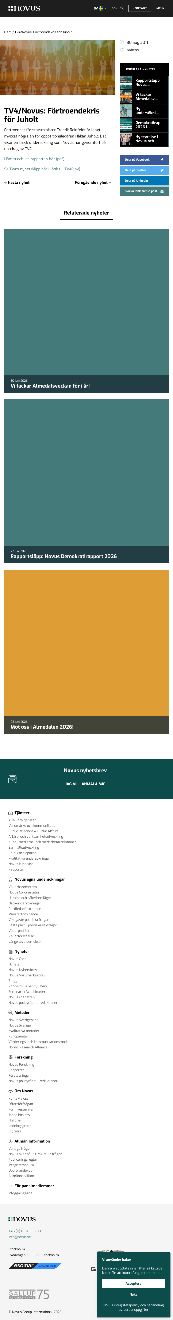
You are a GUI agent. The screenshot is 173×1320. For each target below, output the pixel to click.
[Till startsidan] (24, 8)
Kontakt (140, 8)
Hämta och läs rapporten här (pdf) (34, 158)
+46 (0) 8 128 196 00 (24, 1231)
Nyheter (133, 50)
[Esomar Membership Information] (35, 1269)
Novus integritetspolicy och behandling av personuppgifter (133, 1307)
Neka (134, 1294)
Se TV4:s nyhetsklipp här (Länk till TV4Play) (42, 169)
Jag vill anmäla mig (85, 784)
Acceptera (134, 1283)
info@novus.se (19, 1237)
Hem (8, 32)
